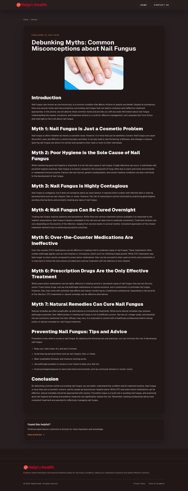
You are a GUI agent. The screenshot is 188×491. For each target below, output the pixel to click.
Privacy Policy (139, 483)
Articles (34, 19)
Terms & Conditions (156, 483)
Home (143, 5)
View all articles (36, 435)
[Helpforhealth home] (40, 5)
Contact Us (161, 5)
